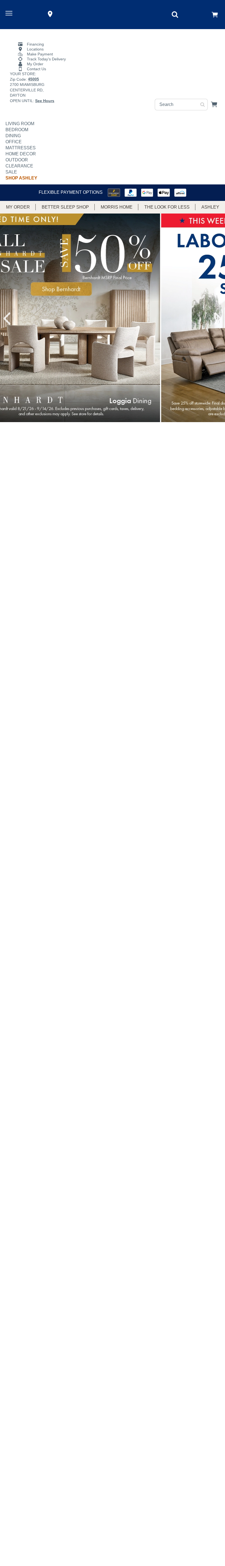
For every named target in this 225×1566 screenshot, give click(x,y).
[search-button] (203, 104)
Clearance (19, 166)
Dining (13, 135)
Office (13, 141)
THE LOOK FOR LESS (167, 207)
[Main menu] (9, 14)
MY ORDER (18, 207)
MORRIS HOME (117, 207)
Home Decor (20, 153)
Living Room (19, 123)
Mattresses (20, 147)
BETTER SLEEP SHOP (65, 207)
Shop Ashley (21, 178)
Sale (11, 172)
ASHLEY (210, 207)
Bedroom (16, 129)
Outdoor (16, 160)
